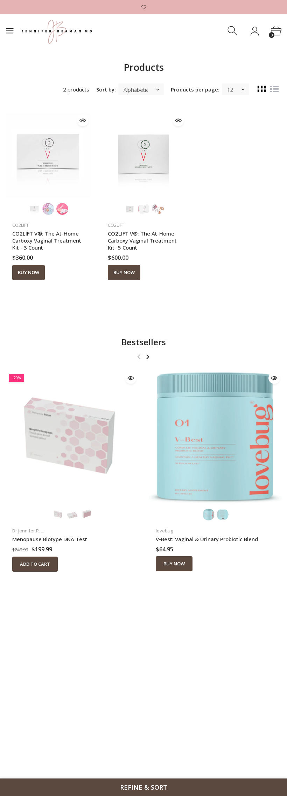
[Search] (233, 31)
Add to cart (35, 564)
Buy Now (28, 272)
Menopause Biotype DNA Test (49, 539)
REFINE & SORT (143, 787)
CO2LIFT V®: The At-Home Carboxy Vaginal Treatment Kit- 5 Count (142, 240)
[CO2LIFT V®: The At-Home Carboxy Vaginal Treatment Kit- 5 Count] (143, 155)
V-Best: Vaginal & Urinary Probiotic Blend (207, 539)
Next (147, 356)
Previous (139, 356)
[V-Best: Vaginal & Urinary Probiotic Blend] (215, 437)
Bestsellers (143, 342)
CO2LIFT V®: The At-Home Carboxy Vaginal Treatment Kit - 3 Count (46, 240)
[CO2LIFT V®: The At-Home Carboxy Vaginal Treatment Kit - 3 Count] (47, 155)
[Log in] (254, 31)
